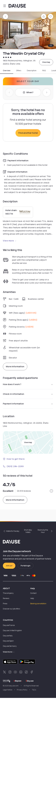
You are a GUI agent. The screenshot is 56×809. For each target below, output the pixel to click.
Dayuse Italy (7, 635)
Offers (18, 70)
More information (15, 366)
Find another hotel (28, 132)
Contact (33, 593)
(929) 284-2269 (15, 466)
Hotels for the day (12, 531)
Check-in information (13, 394)
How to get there (16, 459)
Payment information (13, 403)
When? (29, 92)
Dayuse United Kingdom (12, 630)
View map (46, 62)
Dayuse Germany (10, 646)
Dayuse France (9, 625)
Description (31, 70)
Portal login (25, 565)
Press (5, 603)
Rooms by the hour (43, 531)
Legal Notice (7, 690)
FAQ (44, 70)
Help (32, 598)
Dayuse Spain (8, 641)
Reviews (6, 598)
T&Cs (34, 690)
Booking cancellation (38, 603)
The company (8, 593)
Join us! (9, 565)
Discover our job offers (11, 609)
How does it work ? (12, 384)
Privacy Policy (22, 690)
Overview (6, 70)
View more (8, 240)
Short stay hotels (28, 531)
